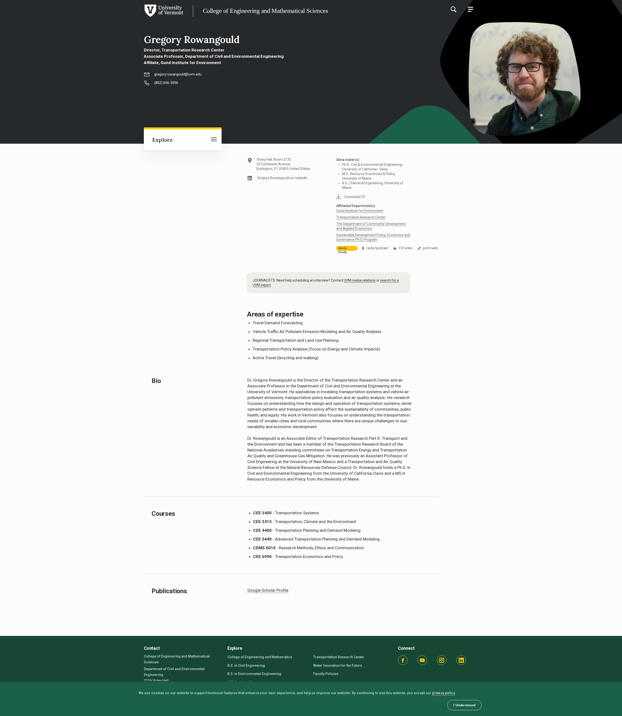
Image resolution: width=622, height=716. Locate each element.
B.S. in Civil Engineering (246, 665)
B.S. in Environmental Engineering (254, 674)
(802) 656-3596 (166, 83)
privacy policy (443, 693)
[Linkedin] (461, 660)
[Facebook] (403, 660)
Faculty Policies (325, 674)
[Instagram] (442, 660)
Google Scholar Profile (267, 590)
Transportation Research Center (361, 217)
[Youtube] (422, 660)
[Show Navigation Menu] (470, 9)
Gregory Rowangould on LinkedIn (282, 178)
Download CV (355, 197)
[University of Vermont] (91, 17)
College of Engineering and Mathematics (259, 657)
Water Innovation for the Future (337, 665)
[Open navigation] (213, 139)
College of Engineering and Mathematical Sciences (265, 10)
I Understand (464, 705)
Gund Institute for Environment (359, 211)
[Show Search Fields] (453, 9)
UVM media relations (360, 280)
